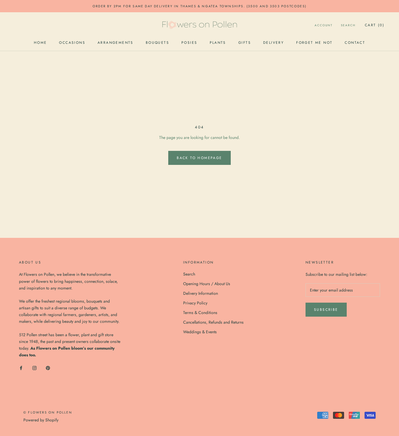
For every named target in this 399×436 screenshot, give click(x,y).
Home (40, 42)
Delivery (273, 42)
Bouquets (157, 42)
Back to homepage (199, 158)
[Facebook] (21, 367)
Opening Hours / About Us (206, 284)
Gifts (244, 42)
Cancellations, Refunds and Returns (213, 322)
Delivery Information (200, 293)
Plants (218, 42)
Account (324, 25)
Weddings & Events (200, 332)
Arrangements (115, 42)
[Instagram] (34, 367)
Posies (189, 42)
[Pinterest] (48, 367)
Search (348, 25)
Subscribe (326, 309)
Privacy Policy (195, 303)
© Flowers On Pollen (47, 412)
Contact (355, 42)
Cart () (374, 25)
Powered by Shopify (40, 420)
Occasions (72, 42)
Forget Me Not (314, 42)
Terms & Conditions (200, 312)
